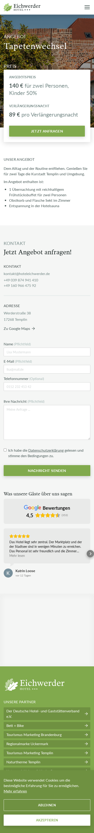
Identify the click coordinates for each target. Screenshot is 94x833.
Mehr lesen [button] (17, 555)
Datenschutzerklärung (46, 450)
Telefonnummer (24, 378)
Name (17, 343)
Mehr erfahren (15, 791)
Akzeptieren (47, 820)
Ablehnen (47, 805)
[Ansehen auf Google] (8, 573)
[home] (23, 7)
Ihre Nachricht (24, 401)
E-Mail (18, 361)
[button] (3, 553)
